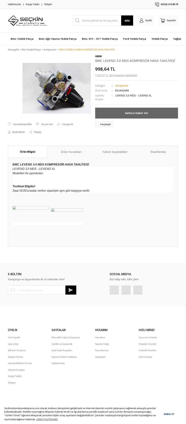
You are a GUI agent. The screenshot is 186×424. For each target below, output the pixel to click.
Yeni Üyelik (14, 337)
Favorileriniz (102, 350)
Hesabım (100, 337)
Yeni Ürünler (145, 356)
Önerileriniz (158, 152)
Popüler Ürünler (147, 344)
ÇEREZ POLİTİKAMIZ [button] (47, 419)
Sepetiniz (100, 356)
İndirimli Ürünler (147, 350)
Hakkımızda (14, 4)
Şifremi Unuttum (17, 350)
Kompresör (121, 85)
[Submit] (70, 290)
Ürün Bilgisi (27, 151)
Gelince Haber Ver (136, 113)
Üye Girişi (13, 344)
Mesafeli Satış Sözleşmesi (66, 337)
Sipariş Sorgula (16, 369)
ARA (127, 20)
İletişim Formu (15, 356)
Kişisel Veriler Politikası (64, 356)
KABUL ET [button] (169, 414)
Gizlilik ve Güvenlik (62, 344)
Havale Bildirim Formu (20, 363)
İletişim (48, 4)
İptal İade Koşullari (62, 350)
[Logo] (27, 20)
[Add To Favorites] (20, 124)
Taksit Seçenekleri (114, 152)
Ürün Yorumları (71, 152)
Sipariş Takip (102, 344)
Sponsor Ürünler (148, 337)
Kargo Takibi (32, 4)
